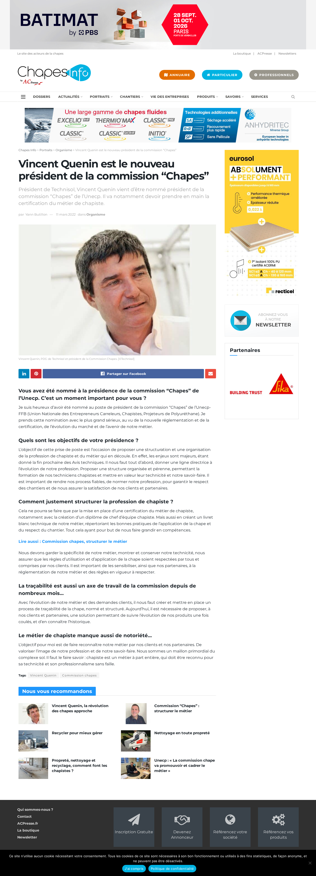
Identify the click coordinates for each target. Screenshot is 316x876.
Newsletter (27, 837)
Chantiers (130, 97)
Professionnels (276, 75)
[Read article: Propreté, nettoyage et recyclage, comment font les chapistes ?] (33, 768)
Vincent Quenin (43, 675)
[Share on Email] (210, 373)
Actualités (68, 97)
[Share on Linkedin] (24, 373)
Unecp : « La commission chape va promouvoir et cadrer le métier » (184, 765)
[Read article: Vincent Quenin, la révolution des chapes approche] (33, 713)
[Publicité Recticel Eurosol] (262, 224)
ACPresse (264, 53)
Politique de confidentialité (172, 869)
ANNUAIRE (179, 75)
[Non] (309, 862)
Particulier (224, 75)
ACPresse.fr (27, 823)
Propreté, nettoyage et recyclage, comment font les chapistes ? (79, 765)
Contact (24, 816)
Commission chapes (79, 675)
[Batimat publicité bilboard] (158, 24)
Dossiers (41, 97)
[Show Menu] (23, 97)
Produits (206, 97)
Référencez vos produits (278, 835)
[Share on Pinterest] (36, 373)
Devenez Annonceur (182, 835)
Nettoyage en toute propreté (182, 733)
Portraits (99, 97)
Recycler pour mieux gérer (77, 733)
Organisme (95, 214)
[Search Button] (293, 97)
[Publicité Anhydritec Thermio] (158, 125)
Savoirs (232, 97)
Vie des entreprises (170, 97)
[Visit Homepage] (54, 75)
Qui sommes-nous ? (35, 809)
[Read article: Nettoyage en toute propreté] (136, 741)
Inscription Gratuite (134, 832)
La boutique (242, 53)
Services (259, 97)
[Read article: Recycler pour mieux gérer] (33, 741)
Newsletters (287, 53)
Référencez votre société (230, 835)
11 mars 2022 (66, 214)
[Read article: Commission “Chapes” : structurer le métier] (136, 713)
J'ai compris (134, 869)
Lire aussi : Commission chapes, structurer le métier (73, 541)
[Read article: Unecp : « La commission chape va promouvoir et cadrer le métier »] (136, 768)
